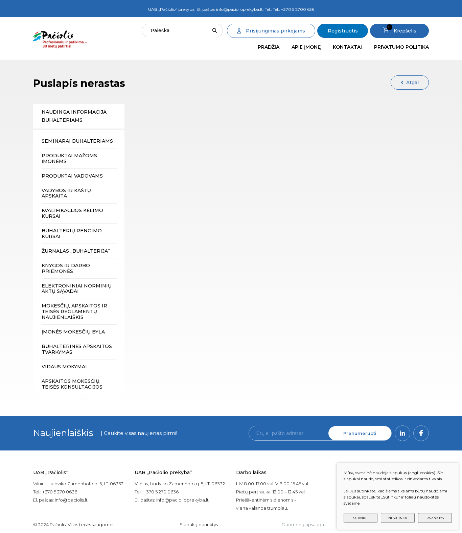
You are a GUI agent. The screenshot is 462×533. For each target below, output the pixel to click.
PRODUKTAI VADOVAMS (72, 176)
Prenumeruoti (359, 433)
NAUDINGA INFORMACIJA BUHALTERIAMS (74, 116)
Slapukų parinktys (199, 524)
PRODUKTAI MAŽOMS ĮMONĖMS (69, 158)
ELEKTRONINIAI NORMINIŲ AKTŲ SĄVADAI (77, 289)
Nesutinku (397, 518)
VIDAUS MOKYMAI (64, 367)
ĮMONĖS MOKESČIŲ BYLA (73, 332)
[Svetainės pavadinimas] (60, 39)
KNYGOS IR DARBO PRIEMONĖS (66, 268)
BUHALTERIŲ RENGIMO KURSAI (72, 233)
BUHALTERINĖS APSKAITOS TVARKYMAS (77, 349)
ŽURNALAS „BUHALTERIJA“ (76, 251)
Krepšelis (402, 29)
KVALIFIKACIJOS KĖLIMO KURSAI (72, 213)
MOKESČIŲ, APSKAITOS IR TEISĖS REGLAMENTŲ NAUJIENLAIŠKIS (74, 311)
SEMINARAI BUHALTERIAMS (77, 141)
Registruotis (343, 31)
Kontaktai (347, 47)
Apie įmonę (306, 47)
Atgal (412, 82)
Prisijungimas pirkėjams (275, 31)
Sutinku (360, 518)
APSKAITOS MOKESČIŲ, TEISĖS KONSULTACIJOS (72, 384)
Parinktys (435, 518)
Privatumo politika (401, 47)
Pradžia (268, 47)
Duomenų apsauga (303, 524)
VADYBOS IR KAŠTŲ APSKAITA (66, 193)
